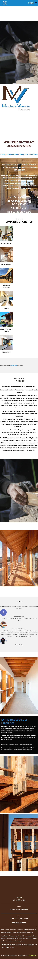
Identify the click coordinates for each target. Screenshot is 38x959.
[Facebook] (29, 3)
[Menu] (36, 3)
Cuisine (6, 308)
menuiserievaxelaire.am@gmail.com (19, 909)
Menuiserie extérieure (6, 286)
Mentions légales (22, 955)
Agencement (6, 352)
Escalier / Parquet (6, 243)
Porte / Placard (6, 264)
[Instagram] (32, 3)
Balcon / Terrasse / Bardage (6, 330)
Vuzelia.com (32, 955)
